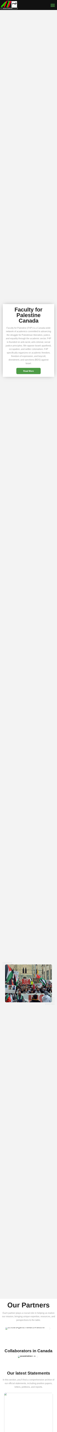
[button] (52, 5)
